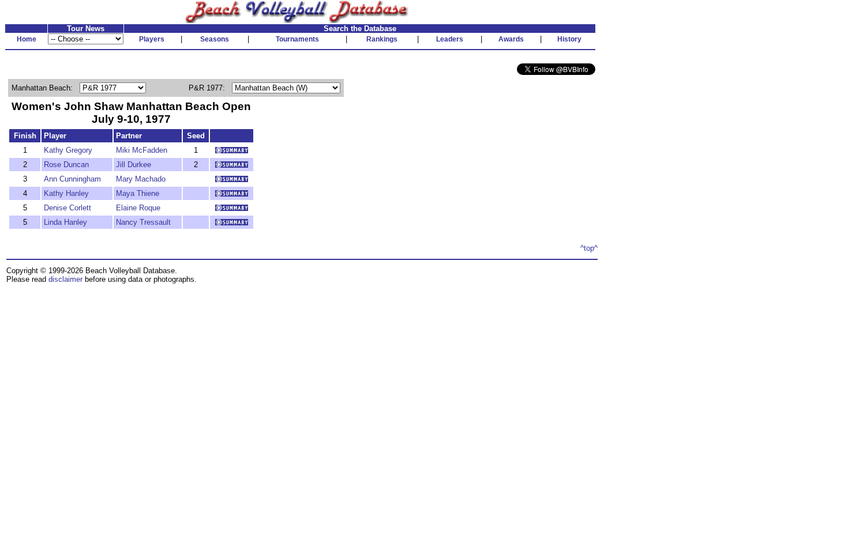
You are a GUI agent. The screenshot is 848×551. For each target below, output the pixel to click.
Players (151, 39)
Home (26, 39)
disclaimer (65, 279)
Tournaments (297, 39)
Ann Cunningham (72, 179)
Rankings (381, 39)
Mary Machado (141, 179)
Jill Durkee (133, 164)
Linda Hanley (65, 222)
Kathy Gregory (68, 150)
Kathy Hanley (66, 193)
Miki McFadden (141, 150)
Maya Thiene (137, 193)
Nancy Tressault (143, 222)
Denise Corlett (67, 207)
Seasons (214, 39)
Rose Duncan (66, 164)
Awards (511, 39)
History (569, 39)
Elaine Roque (138, 207)
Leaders (449, 39)
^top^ (589, 248)
